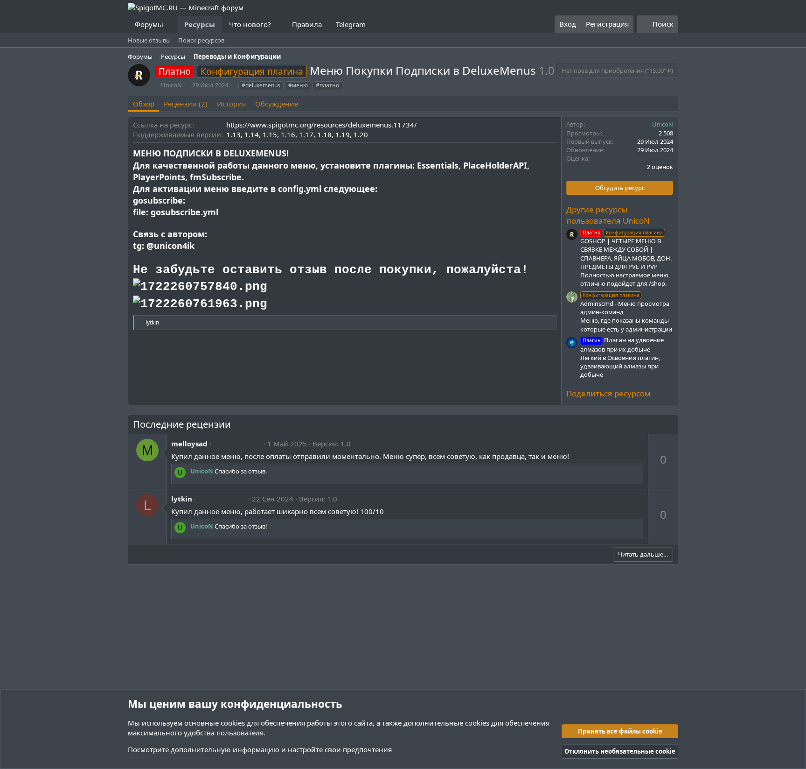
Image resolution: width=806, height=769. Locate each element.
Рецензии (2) (186, 103)
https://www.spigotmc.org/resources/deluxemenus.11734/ (321, 124)
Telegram (351, 24)
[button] (170, 24)
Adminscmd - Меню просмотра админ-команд (624, 304)
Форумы (149, 24)
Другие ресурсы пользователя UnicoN (608, 215)
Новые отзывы (149, 40)
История (231, 103)
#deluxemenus (261, 85)
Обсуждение (276, 103)
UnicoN (171, 85)
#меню (298, 85)
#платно (327, 85)
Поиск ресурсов (201, 40)
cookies (233, 722)
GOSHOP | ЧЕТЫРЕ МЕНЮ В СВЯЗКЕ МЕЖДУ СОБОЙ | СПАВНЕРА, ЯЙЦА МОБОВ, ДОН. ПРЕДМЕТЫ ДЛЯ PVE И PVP (626, 250)
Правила (307, 24)
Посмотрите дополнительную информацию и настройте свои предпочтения (260, 749)
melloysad (189, 443)
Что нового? (250, 24)
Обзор (143, 103)
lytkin (181, 498)
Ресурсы (199, 24)
